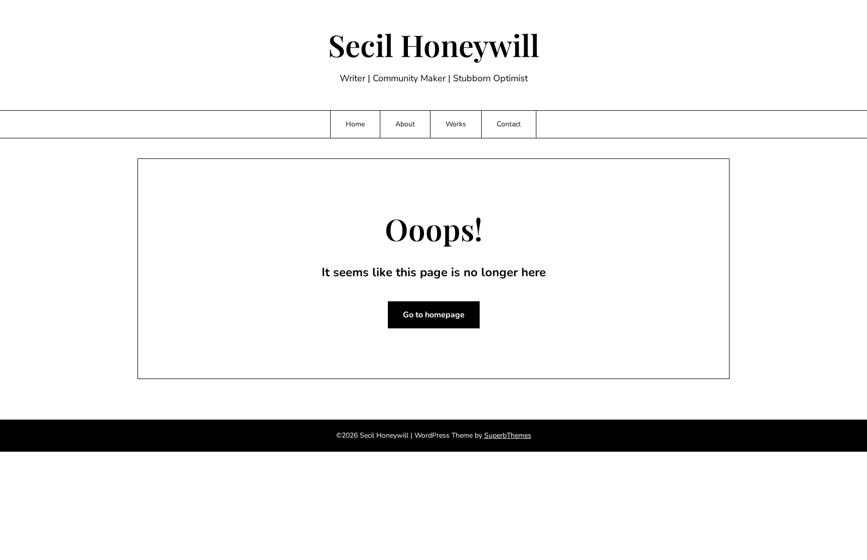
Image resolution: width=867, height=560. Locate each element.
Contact (509, 124)
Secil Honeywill (433, 44)
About (405, 124)
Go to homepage (434, 314)
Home (355, 124)
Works (456, 124)
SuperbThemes (507, 435)
